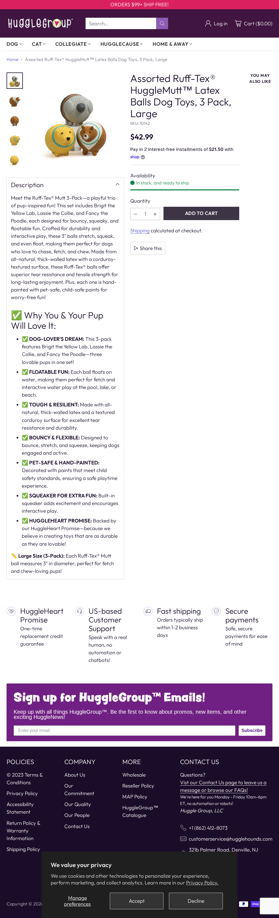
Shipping (140, 230)
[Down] (15, 163)
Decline (196, 901)
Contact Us (77, 826)
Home (13, 59)
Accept (137, 901)
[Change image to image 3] (15, 120)
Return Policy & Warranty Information (23, 830)
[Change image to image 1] (15, 80)
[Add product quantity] (155, 214)
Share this (151, 248)
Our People (77, 815)
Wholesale (134, 774)
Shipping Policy (23, 849)
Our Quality (77, 804)
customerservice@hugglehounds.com (230, 838)
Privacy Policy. (202, 882)
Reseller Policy (138, 785)
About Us (74, 774)
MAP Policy (134, 796)
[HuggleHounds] (41, 23)
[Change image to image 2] (15, 100)
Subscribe (252, 730)
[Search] (162, 23)
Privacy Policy (22, 793)
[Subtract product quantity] (135, 214)
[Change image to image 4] (15, 139)
